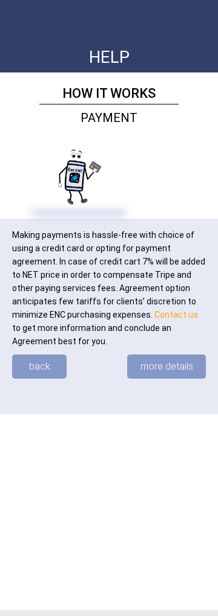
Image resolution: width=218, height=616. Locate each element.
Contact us (176, 314)
